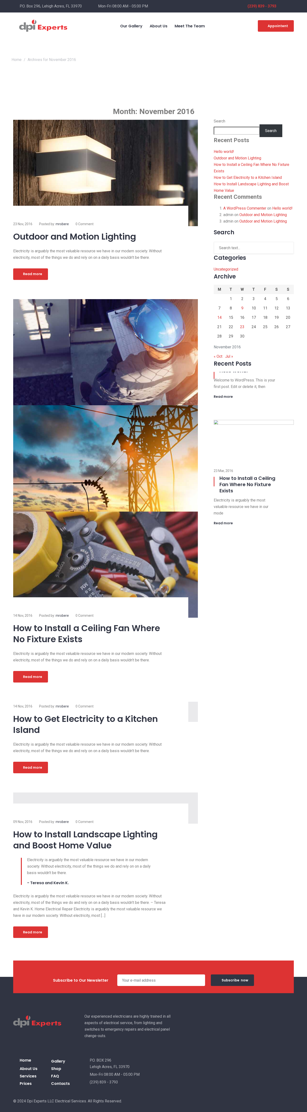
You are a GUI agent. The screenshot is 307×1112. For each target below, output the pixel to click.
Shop (56, 1068)
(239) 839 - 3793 (262, 6)
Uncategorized (226, 269)
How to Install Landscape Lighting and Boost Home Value (85, 840)
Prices (26, 1083)
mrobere (62, 224)
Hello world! (224, 151)
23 (242, 327)
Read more (32, 274)
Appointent (278, 26)
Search (219, 121)
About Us (28, 1068)
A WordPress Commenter (244, 208)
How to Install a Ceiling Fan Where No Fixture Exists (86, 633)
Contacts (60, 1083)
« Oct (218, 356)
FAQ (55, 1076)
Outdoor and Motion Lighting (74, 236)
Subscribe (235, 980)
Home (17, 59)
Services (28, 1076)
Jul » (229, 356)
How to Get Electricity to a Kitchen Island (85, 724)
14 (219, 317)
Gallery (58, 1061)
